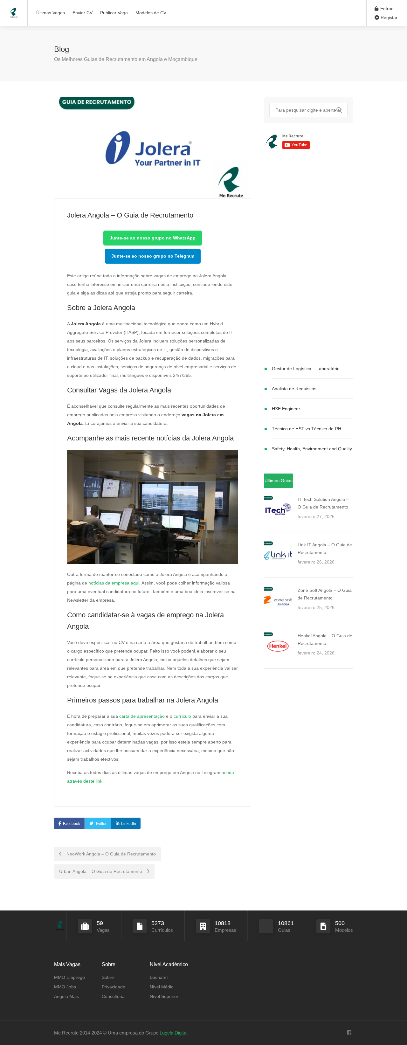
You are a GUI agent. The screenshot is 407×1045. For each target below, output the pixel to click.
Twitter (101, 823)
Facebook (71, 823)
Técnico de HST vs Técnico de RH (306, 428)
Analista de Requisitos (294, 388)
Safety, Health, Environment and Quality (312, 448)
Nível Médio (162, 986)
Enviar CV (82, 12)
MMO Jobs (65, 986)
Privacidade (113, 986)
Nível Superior (164, 996)
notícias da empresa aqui (113, 582)
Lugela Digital (173, 1032)
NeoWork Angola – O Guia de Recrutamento (110, 853)
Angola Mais (66, 996)
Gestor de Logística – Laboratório (306, 368)
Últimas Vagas (50, 12)
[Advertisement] (308, 258)
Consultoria (113, 996)
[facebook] (349, 1033)
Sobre (108, 977)
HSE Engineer (286, 408)
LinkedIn (128, 823)
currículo (182, 716)
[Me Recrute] (13, 9)
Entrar (386, 8)
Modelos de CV (150, 12)
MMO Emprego (69, 977)
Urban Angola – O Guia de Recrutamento (101, 871)
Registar (388, 17)
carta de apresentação (142, 716)
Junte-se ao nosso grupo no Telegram (152, 256)
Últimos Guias (279, 480)
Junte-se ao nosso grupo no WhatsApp (153, 237)
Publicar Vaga (114, 12)
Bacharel (159, 977)
